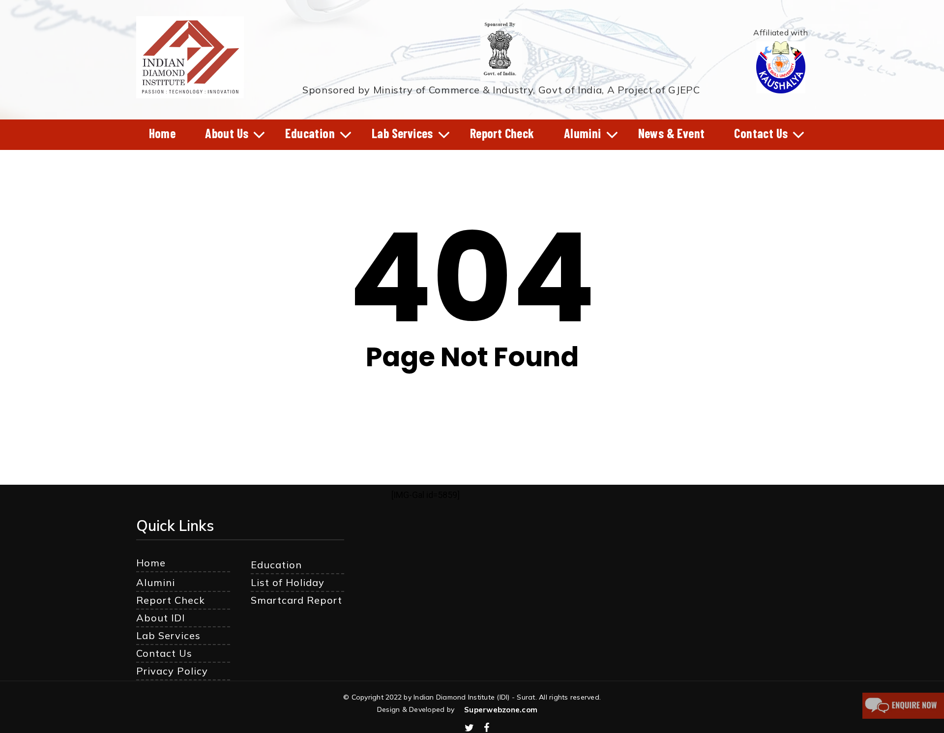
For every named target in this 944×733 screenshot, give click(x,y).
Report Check (170, 600)
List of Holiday (287, 582)
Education (276, 564)
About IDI (160, 618)
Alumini (155, 582)
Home (151, 563)
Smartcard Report (296, 600)
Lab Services (168, 635)
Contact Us (164, 653)
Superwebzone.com (500, 709)
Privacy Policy (172, 671)
